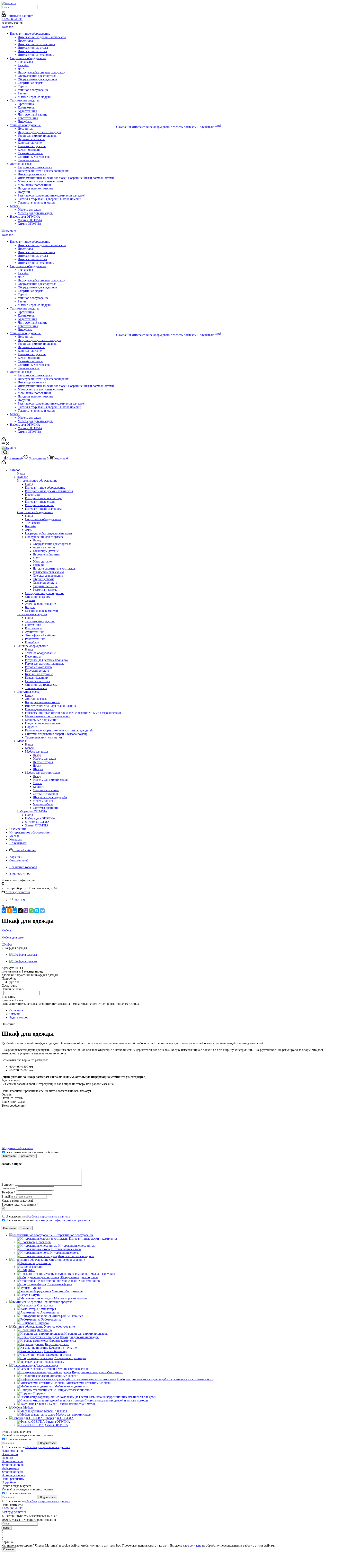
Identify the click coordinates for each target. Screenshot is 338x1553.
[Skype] (36, 910)
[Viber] (25, 910)
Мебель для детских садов (50, 779)
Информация (10, 1468)
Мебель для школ (44, 758)
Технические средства (40, 621)
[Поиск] (3, 12)
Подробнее (9, 1482)
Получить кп (206, 126)
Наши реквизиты (13, 1478)
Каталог (22, 477)
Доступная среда (36, 698)
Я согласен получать (48, 1220)
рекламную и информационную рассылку (62, 1220)
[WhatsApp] (31, 910)
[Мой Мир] (15, 910)
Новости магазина (18, 1439)
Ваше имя (9, 1101)
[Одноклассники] (9, 910)
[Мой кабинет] (4, 440)
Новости (7, 1457)
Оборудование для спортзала (52, 543)
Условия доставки (13, 1464)
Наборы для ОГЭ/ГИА (40, 818)
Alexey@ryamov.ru (17, 892)
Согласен (8, 1549)
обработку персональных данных (47, 1216)
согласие (195, 1545)
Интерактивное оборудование (45, 487)
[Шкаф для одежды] (23, 954)
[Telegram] (42, 910)
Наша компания (12, 1450)
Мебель (30, 748)
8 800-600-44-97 (12, 19)
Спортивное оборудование (43, 519)
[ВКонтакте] (4, 910)
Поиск (6, 1527)
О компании (10, 1454)
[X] (20, 910)
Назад (21, 473)
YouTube (19, 900)
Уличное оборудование (40, 653)
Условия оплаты (12, 1461)
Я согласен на (38, 1216)
